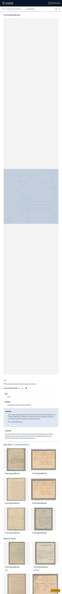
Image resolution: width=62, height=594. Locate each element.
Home (3, 9)
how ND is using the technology (31, 418)
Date (6, 394)
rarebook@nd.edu (29, 438)
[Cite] (26, 388)
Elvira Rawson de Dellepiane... (14, 9)
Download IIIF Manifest (16, 422)
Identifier (7, 402)
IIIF (9, 414)
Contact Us (8, 431)
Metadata (8, 411)
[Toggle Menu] (56, 9)
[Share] (22, 388)
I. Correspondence (21, 444)
